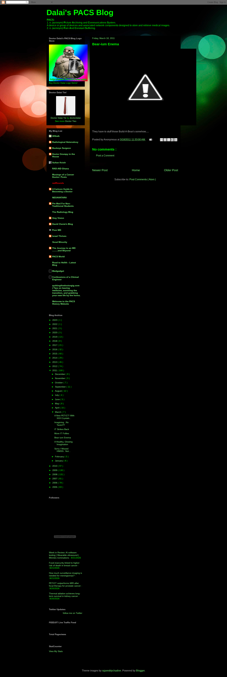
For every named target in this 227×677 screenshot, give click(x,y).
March (58, 412)
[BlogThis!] (165, 139)
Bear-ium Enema (105, 44)
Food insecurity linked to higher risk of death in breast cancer (64, 564)
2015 (55, 353)
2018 (55, 341)
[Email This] (161, 139)
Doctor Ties (70, 121)
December (60, 374)
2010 (55, 466)
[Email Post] (150, 139)
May (57, 403)
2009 (55, 470)
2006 (55, 482)
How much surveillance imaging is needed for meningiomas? (65, 574)
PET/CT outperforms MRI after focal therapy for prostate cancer (65, 584)
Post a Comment (105, 155)
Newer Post (100, 170)
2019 (55, 337)
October (59, 382)
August (58, 391)
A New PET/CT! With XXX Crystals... (64, 416)
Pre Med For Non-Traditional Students (63, 204)
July (57, 395)
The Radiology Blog (62, 212)
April (57, 407)
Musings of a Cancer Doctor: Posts (63, 175)
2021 (55, 328)
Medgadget (58, 271)
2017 (55, 345)
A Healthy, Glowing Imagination (63, 443)
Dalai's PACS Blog (80, 12)
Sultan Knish (59, 162)
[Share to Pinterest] (175, 139)
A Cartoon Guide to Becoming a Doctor (62, 190)
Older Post (171, 170)
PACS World (58, 256)
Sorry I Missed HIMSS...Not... (62, 450)
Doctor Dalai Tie (58, 118)
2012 (55, 366)
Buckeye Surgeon (61, 148)
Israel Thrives (59, 236)
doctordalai (75, 118)
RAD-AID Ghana (60, 168)
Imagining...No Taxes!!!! (61, 423)
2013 (55, 362)
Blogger (140, 670)
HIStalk (56, 136)
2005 (55, 487)
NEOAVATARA (59, 197)
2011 (55, 370)
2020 (55, 332)
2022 (55, 324)
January (59, 460)
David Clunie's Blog (62, 224)
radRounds (58, 183)
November (60, 378)
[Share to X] (168, 139)
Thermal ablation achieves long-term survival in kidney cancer (64, 594)
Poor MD (56, 230)
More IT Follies (61, 433)
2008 (55, 474)
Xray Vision (58, 218)
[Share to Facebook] (172, 139)
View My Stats (56, 651)
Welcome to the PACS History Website (63, 302)
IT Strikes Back (61, 429)
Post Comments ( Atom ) (142, 179)
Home (136, 170)
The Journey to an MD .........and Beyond (64, 249)
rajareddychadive (111, 670)
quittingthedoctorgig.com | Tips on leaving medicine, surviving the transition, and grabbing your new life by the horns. (66, 290)
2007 (55, 478)
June (57, 399)
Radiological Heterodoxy (65, 142)
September (60, 386)
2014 (55, 358)
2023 (55, 320)
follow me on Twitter (72, 613)
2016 (55, 349)
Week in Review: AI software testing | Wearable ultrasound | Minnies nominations (64, 555)
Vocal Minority (59, 242)
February (60, 456)
